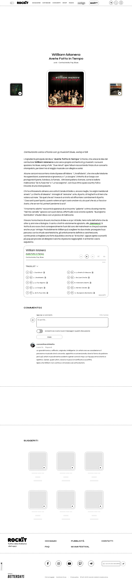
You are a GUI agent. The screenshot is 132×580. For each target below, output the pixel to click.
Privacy (2, 567)
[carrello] (111, 3)
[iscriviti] (123, 563)
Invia (49, 337)
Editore (9, 574)
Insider (81, 3)
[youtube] (69, 563)
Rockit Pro (94, 3)
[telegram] (91, 563)
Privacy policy (74, 577)
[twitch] (80, 563)
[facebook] (48, 563)
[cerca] (116, 3)
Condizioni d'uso (61, 577)
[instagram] (58, 563)
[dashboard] (121, 3)
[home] (22, 3)
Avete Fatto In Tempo (35, 254)
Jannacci (94, 223)
